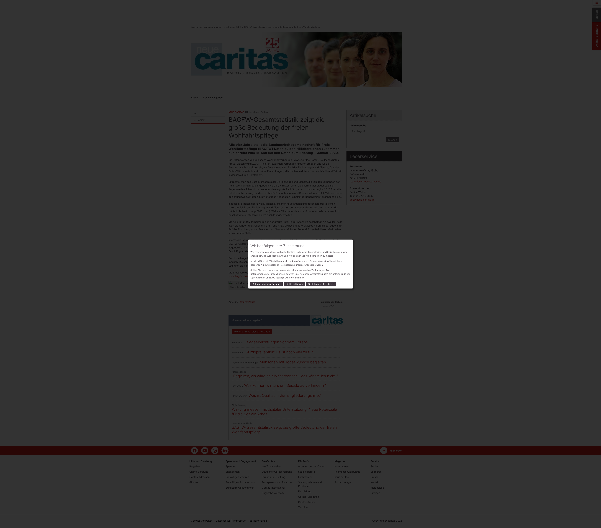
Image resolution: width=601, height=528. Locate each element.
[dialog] (300, 264)
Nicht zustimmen (294, 284)
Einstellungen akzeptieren (321, 284)
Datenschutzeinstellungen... (266, 284)
